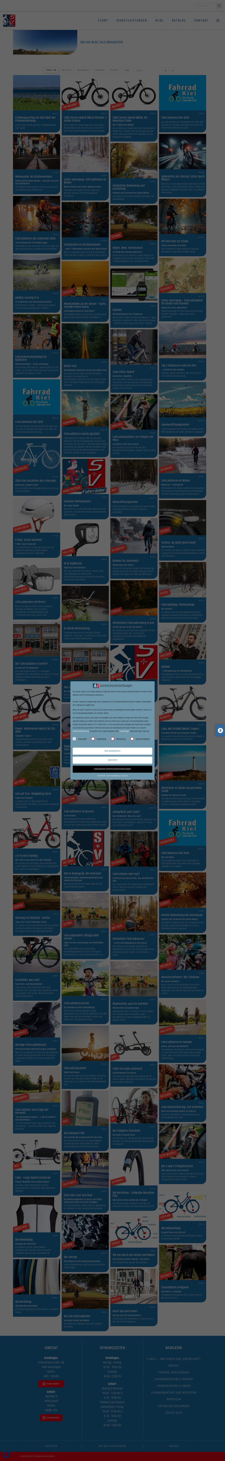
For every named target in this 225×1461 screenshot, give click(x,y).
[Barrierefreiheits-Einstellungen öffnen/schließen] (220, 730)
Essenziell (82, 739)
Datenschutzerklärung (81, 731)
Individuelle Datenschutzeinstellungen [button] (112, 769)
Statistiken (101, 739)
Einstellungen (124, 731)
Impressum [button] (124, 776)
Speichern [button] (112, 760)
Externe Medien (143, 739)
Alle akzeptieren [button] (112, 751)
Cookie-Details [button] (101, 776)
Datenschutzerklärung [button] (113, 776)
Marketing (121, 739)
